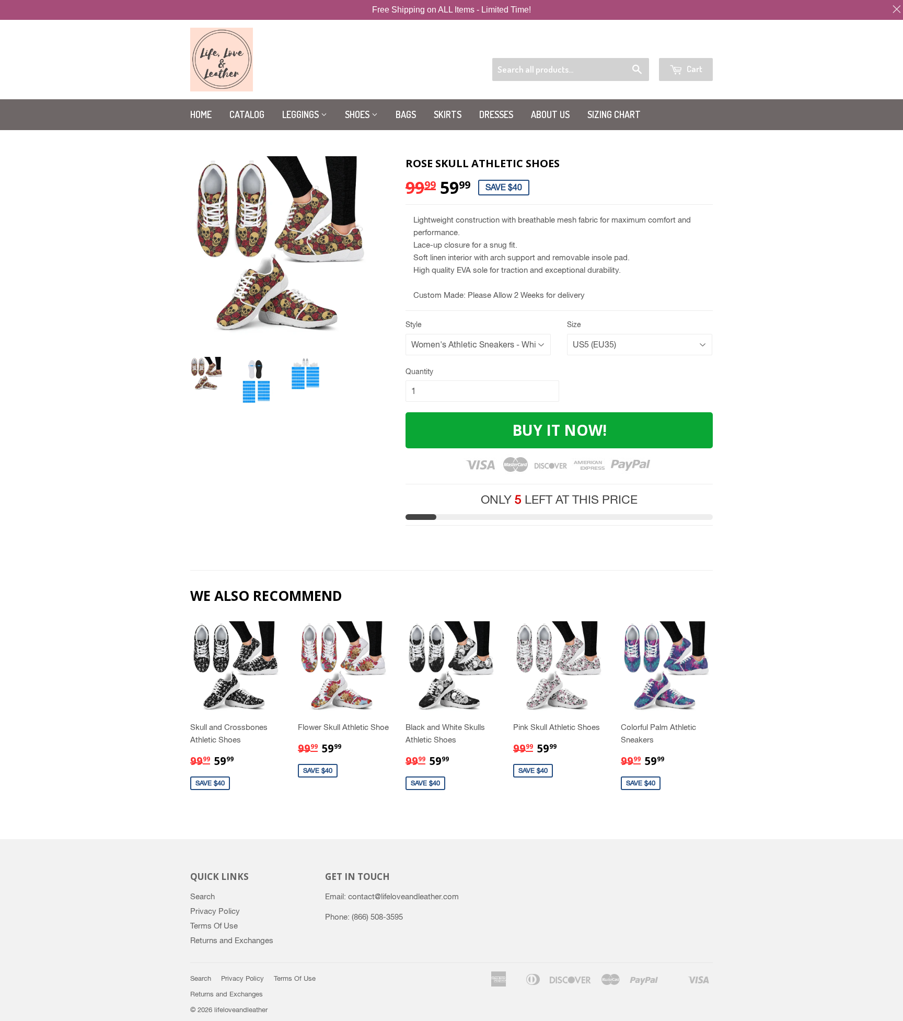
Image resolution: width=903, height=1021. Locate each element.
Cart (693, 68)
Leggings (301, 114)
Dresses (496, 114)
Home (201, 114)
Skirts (447, 114)
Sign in (631, 45)
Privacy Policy (215, 911)
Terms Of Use (214, 925)
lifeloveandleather (241, 1010)
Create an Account (685, 45)
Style (414, 324)
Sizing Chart (614, 114)
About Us (550, 114)
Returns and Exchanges (231, 940)
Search (202, 896)
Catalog (246, 114)
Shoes (358, 114)
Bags (406, 114)
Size (574, 324)
